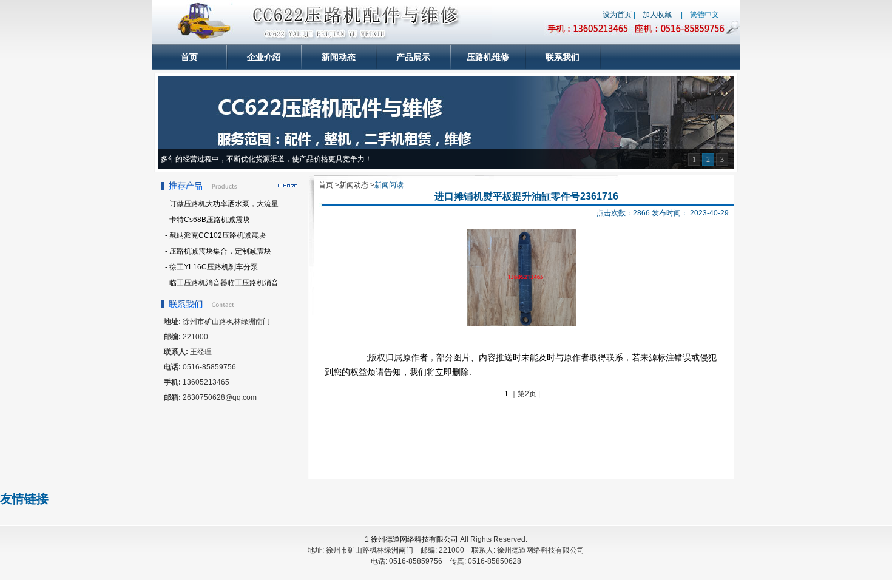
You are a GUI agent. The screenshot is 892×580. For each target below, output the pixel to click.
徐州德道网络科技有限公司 (414, 539)
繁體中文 (704, 14)
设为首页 (617, 14)
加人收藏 (657, 14)
